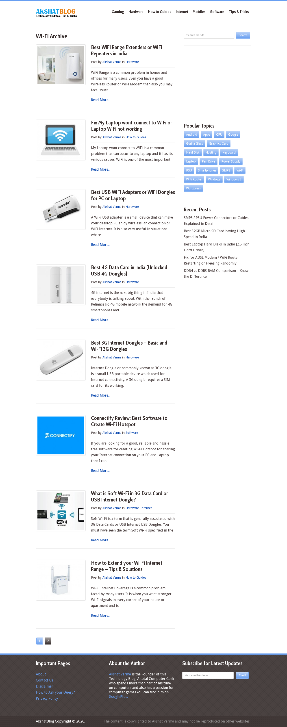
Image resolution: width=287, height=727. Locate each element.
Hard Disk (193, 152)
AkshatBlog (45, 721)
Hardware (136, 11)
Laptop (191, 161)
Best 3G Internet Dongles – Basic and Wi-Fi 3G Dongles (129, 345)
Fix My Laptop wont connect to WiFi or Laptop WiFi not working (131, 125)
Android (191, 134)
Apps (206, 134)
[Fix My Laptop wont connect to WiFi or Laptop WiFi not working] (60, 140)
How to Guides (159, 11)
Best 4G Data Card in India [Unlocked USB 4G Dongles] (129, 270)
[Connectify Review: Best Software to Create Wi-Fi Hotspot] (60, 435)
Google (233, 134)
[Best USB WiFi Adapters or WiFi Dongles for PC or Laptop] (60, 209)
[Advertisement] (217, 80)
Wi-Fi (240, 170)
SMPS (226, 170)
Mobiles (199, 11)
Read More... (100, 100)
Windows (214, 179)
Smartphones (207, 170)
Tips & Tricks (239, 11)
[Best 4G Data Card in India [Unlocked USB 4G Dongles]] (60, 285)
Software (217, 11)
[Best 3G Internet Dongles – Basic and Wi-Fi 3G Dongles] (60, 360)
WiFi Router (194, 179)
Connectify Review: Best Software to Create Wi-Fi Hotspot (129, 421)
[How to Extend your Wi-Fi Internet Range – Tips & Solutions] (60, 580)
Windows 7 (233, 179)
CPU (219, 134)
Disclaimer (44, 686)
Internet (182, 11)
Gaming (118, 11)
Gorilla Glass (194, 143)
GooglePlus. (118, 696)
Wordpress (193, 188)
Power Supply (230, 161)
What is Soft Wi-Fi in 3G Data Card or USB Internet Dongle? (129, 496)
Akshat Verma (111, 62)
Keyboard (229, 152)
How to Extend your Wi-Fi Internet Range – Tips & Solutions (126, 566)
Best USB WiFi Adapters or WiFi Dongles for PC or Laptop (133, 195)
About (41, 674)
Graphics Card (218, 143)
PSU (189, 170)
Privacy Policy (47, 698)
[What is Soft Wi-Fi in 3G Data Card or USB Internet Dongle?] (60, 511)
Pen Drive (208, 161)
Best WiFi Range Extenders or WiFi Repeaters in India (126, 50)
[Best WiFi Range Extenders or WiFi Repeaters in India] (60, 65)
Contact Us (44, 680)
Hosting (211, 152)
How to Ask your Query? (55, 692)
